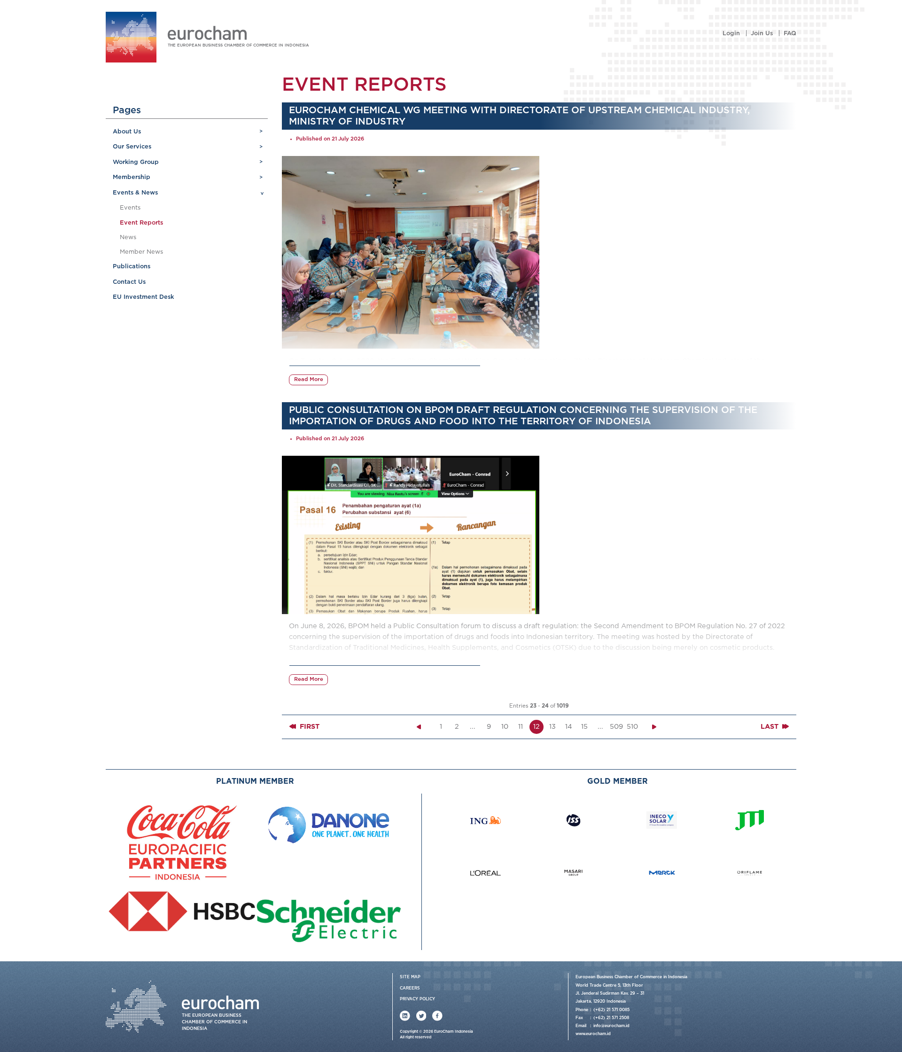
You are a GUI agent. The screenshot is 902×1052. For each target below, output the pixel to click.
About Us (127, 131)
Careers (410, 988)
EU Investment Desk (143, 297)
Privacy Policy (417, 999)
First (308, 727)
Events (130, 207)
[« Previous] (419, 727)
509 (616, 727)
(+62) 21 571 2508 (611, 1018)
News (128, 237)
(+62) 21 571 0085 (611, 1010)
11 (520, 727)
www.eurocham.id (593, 1034)
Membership (131, 177)
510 (632, 727)
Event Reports (141, 223)
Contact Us (129, 282)
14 (568, 727)
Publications (131, 266)
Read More (308, 379)
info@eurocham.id (611, 1026)
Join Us (762, 33)
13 (552, 727)
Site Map (410, 977)
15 (584, 727)
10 (504, 727)
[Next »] (654, 727)
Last (770, 727)
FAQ (790, 33)
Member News (141, 252)
